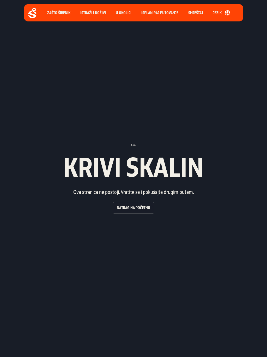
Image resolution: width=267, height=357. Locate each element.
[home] (32, 13)
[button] (160, 13)
